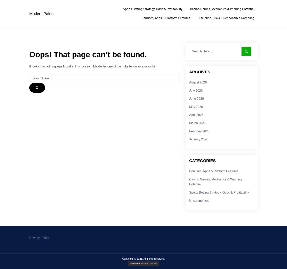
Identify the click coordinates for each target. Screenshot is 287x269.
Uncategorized (199, 200)
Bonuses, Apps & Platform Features (166, 18)
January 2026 (198, 139)
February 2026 (199, 131)
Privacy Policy (39, 237)
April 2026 (196, 115)
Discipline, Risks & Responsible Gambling (226, 18)
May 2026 (196, 106)
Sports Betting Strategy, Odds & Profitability (153, 9)
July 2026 (196, 90)
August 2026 (198, 82)
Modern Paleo (41, 13)
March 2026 (197, 123)
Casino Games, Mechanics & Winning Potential (222, 9)
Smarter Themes (149, 263)
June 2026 (196, 98)
